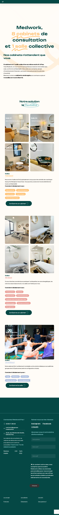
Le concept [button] (7, 497)
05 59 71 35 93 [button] (11, 423)
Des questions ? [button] (42, 501)
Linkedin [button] (34, 427)
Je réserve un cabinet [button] (17, 203)
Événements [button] (24, 501)
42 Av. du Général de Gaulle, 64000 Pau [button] (15, 433)
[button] (3, 1)
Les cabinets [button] (24, 497)
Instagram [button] (35, 424)
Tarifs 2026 (20, 452)
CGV (16, 451)
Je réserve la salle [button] (16, 385)
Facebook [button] (47, 424)
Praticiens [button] (6, 501)
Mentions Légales (6, 452)
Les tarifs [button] (40, 497)
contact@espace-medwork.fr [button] (12, 428)
